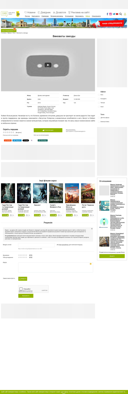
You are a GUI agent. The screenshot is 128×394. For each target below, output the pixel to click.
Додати (112, 256)
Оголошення (69, 16)
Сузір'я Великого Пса (55, 206)
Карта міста (36, 16)
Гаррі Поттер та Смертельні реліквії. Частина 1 (23, 208)
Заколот (37, 205)
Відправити (25, 295)
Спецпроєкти (96, 16)
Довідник (46, 12)
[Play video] (48, 65)
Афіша (88, 16)
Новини (31, 12)
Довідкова (45, 16)
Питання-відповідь (57, 16)
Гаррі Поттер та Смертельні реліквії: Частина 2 (7, 208)
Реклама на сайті (80, 12)
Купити (4, 215)
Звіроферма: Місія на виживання (71, 207)
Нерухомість (79, 16)
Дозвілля (61, 12)
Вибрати (23, 278)
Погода (27, 16)
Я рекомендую (48, 130)
